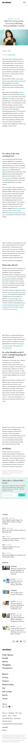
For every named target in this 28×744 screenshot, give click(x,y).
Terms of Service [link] (13, 741)
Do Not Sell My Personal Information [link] (12, 723)
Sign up (22, 495)
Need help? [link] (5, 727)
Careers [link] (4, 715)
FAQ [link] (16, 713)
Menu (24, 2)
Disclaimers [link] (17, 718)
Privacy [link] (14, 715)
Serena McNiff (11, 54)
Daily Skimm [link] (7, 655)
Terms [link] (9, 715)
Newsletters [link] (7, 668)
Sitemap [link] (4, 730)
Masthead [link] (11, 713)
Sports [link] (5, 662)
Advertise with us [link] (7, 721)
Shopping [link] (6, 665)
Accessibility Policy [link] (7, 718)
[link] (6, 2)
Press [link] (20, 713)
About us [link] (4, 713)
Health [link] (5, 658)
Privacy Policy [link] (5, 741)
